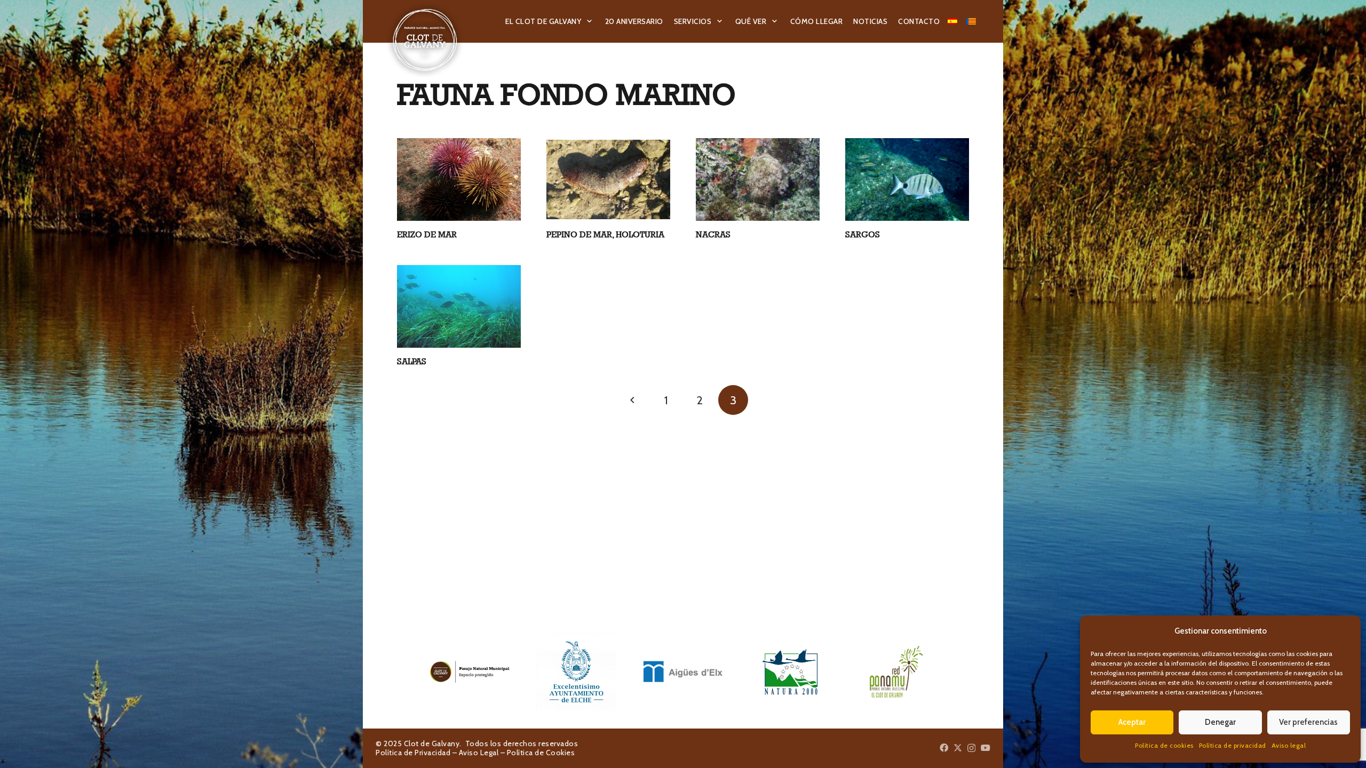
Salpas (411, 361)
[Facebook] (944, 747)
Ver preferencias (1308, 722)
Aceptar (1132, 722)
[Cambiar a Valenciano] (973, 21)
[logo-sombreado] (425, 40)
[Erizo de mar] (459, 179)
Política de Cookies (541, 752)
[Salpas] (459, 306)
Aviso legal (1289, 745)
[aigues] (683, 671)
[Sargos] (907, 179)
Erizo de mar (427, 234)
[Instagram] (971, 748)
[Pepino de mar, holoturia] (608, 179)
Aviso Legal (479, 752)
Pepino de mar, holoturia (605, 234)
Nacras (713, 234)
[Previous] (633, 400)
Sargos (862, 234)
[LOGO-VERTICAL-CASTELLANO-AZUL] (576, 671)
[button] (589, 21)
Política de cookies (1164, 745)
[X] (958, 747)
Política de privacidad (1232, 745)
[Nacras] (758, 179)
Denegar (1220, 722)
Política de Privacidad (413, 752)
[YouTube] (985, 747)
